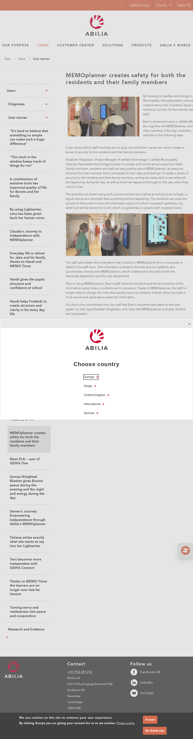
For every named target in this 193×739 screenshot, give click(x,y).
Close (189, 324)
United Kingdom (95, 395)
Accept (150, 719)
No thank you (154, 730)
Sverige (89, 377)
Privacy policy (125, 723)
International (92, 404)
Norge (88, 386)
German (89, 413)
